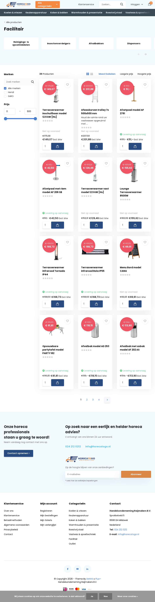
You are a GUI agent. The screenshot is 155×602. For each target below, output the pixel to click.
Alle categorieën (45, 4)
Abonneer (136, 474)
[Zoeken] (122, 4)
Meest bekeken (107, 73)
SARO (10, 96)
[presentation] (139, 54)
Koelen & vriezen (13, 12)
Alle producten (14, 22)
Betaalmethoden (13, 520)
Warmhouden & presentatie (86, 12)
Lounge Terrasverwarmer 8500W (131, 192)
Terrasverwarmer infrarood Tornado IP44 (53, 271)
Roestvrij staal (114, 12)
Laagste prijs (126, 73)
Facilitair (73, 538)
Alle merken (13, 88)
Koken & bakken (59, 12)
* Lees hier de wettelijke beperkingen (81, 480)
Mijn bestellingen (49, 515)
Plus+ (98, 578)
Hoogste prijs (144, 73)
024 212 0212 (73, 446)
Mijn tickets (46, 520)
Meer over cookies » (127, 596)
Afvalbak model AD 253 (95, 346)
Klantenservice (86, 4)
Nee (106, 596)
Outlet (72, 543)
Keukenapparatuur (36, 12)
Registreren (46, 510)
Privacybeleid (11, 529)
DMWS (89, 578)
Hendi (10, 92)
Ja (92, 596)
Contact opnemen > (18, 453)
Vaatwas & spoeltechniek (139, 12)
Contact (8, 534)
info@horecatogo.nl (97, 446)
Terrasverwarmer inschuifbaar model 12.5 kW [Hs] (54, 113)
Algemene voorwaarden (16, 524)
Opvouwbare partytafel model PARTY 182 (53, 350)
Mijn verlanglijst (48, 524)
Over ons (8, 510)
